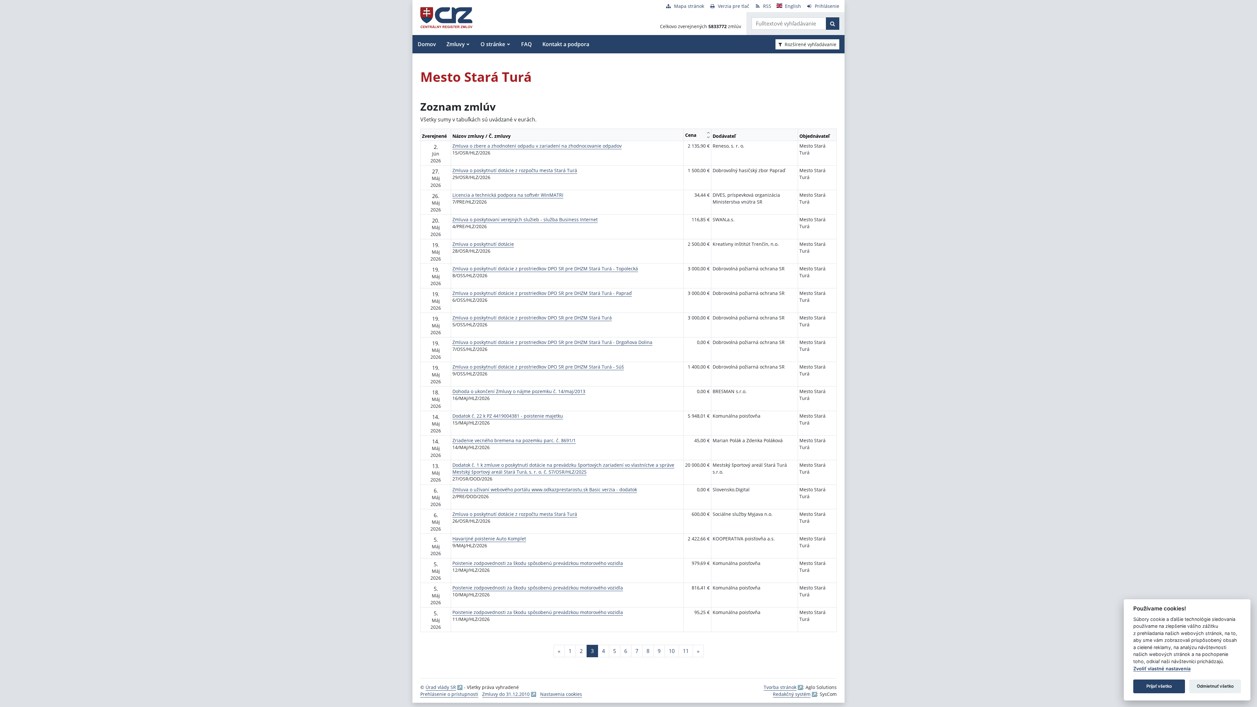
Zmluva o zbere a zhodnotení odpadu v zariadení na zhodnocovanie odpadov (537, 146)
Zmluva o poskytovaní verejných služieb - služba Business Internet (525, 219)
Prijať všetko (1159, 686)
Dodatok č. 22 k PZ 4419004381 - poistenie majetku (507, 416)
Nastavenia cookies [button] (561, 694)
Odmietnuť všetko (1215, 686)
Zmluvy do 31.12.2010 (506, 694)
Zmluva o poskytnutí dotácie (483, 244)
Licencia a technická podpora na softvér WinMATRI (507, 195)
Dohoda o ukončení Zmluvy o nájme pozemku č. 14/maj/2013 (518, 391)
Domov (427, 44)
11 (686, 651)
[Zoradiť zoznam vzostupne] (708, 132)
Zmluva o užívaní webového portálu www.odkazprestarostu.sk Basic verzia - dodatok (544, 489)
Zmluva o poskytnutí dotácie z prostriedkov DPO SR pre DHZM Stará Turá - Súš (538, 367)
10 (672, 651)
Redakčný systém (792, 694)
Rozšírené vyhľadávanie (810, 44)
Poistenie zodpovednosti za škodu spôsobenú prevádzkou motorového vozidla (537, 563)
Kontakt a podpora (565, 44)
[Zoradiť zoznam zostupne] (708, 137)
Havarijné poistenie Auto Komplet (489, 538)
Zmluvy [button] (455, 44)
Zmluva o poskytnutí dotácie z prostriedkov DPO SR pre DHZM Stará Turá (532, 318)
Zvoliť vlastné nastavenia (1162, 668)
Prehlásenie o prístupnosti (449, 694)
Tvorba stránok (780, 687)
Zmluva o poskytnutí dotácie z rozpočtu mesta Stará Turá (514, 170)
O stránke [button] (493, 44)
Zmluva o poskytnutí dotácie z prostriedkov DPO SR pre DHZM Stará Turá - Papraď (542, 293)
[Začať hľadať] (832, 23)
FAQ (526, 44)
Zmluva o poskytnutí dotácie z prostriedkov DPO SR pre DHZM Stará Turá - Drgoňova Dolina (552, 342)
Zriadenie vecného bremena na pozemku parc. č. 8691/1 (514, 440)
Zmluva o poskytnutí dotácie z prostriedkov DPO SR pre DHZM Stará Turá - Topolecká (545, 268)
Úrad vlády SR (441, 687)
